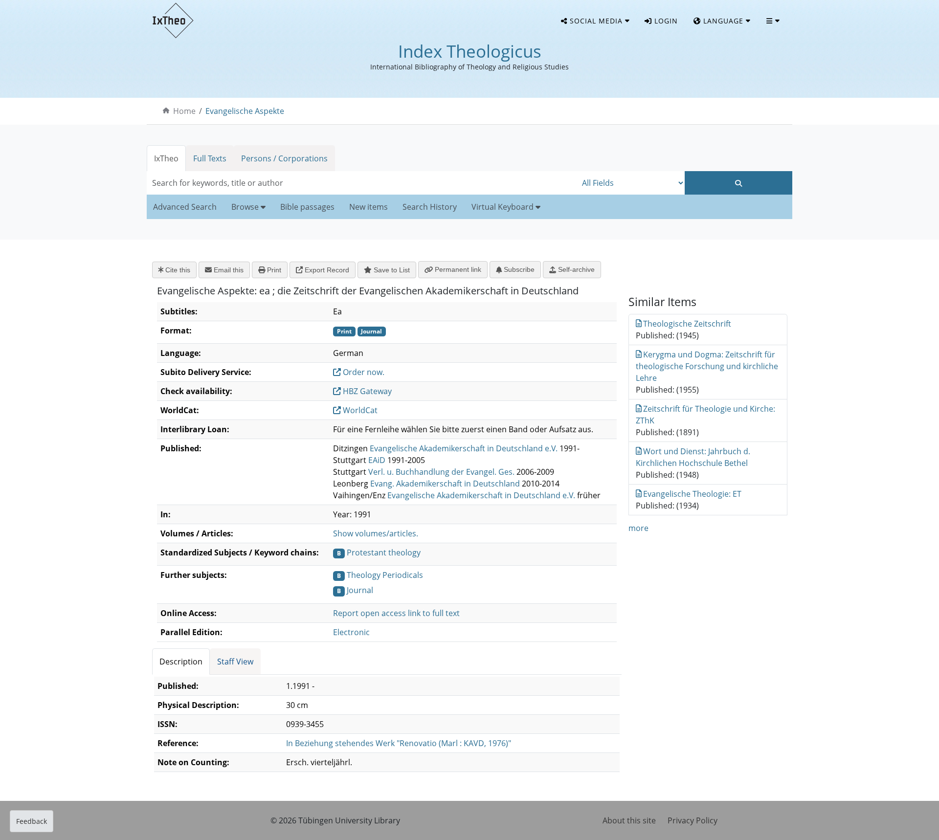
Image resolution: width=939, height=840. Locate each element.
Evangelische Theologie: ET (692, 493)
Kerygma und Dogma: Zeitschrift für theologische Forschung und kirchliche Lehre (707, 366)
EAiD (376, 460)
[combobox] (362, 183)
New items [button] (368, 206)
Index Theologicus (469, 51)
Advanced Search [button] (185, 206)
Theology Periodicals (385, 575)
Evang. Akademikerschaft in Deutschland (445, 483)
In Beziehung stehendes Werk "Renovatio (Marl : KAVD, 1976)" (398, 743)
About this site (629, 820)
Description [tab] (180, 661)
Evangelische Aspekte (244, 111)
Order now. (362, 372)
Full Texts (209, 158)
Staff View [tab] (235, 661)
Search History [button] (429, 206)
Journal (360, 590)
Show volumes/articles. (375, 533)
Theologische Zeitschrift (687, 323)
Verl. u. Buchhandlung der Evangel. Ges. (441, 471)
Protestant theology (384, 552)
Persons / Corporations (284, 158)
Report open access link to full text (396, 613)
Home (184, 111)
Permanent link (457, 269)
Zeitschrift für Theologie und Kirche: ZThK (706, 414)
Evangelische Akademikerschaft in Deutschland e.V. (464, 448)
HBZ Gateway (366, 391)
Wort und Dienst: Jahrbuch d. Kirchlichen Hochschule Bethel (693, 457)
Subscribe (518, 269)
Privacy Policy (692, 820)
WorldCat (359, 410)
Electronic (351, 632)
